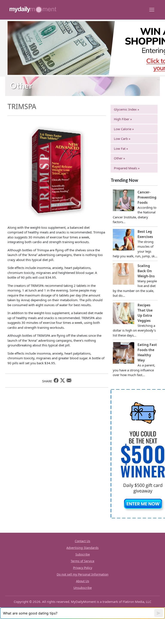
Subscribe (82, 554)
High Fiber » (123, 119)
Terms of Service (82, 561)
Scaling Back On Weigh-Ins (146, 270)
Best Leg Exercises (145, 234)
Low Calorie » (124, 129)
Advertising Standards (82, 548)
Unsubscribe (82, 588)
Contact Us (82, 541)
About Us (82, 581)
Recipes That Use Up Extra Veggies (145, 313)
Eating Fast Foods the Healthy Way (147, 352)
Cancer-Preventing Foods (147, 197)
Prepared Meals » (127, 168)
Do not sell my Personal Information (82, 574)
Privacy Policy (82, 568)
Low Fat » (121, 148)
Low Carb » (122, 138)
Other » (119, 158)
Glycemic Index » (126, 109)
